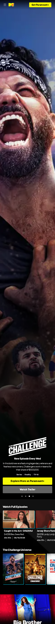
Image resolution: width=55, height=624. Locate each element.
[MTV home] (12, 5)
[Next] (53, 527)
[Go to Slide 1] (22, 496)
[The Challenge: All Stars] (35, 569)
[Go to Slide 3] (29, 496)
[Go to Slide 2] (25, 496)
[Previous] (1, 527)
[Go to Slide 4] (33, 496)
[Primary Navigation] (5, 5)
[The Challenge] (13, 569)
